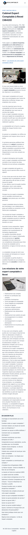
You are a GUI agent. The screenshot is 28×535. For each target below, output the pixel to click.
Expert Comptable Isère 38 (9, 10)
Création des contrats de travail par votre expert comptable (13, 452)
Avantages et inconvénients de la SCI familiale (12, 420)
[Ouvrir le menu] (25, 3)
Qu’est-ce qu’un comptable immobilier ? (13, 495)
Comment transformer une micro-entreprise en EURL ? (11, 438)
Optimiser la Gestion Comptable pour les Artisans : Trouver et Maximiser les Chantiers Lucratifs (13, 482)
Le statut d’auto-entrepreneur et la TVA (13, 477)
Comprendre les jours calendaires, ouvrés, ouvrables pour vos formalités (14, 443)
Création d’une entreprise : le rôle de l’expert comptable (12, 448)
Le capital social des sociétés (10, 474)
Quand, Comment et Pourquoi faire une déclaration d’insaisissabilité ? (13, 509)
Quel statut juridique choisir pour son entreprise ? (12, 513)
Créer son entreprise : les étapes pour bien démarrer (12, 457)
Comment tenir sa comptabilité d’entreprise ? (10, 434)
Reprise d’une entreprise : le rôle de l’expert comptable (12, 518)
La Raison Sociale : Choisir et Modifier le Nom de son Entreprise (13, 469)
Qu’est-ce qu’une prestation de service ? (13, 498)
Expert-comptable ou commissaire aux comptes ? (13, 461)
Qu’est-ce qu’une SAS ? (8, 503)
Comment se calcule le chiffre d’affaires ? (13, 430)
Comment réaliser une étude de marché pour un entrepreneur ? (13, 427)
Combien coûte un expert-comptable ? (13, 423)
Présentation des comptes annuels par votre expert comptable (13, 492)
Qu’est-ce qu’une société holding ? (11, 505)
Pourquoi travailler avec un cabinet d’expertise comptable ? (12, 487)
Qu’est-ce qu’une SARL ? (9, 500)
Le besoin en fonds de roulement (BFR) (13, 472)
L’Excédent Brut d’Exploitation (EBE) (12, 465)
